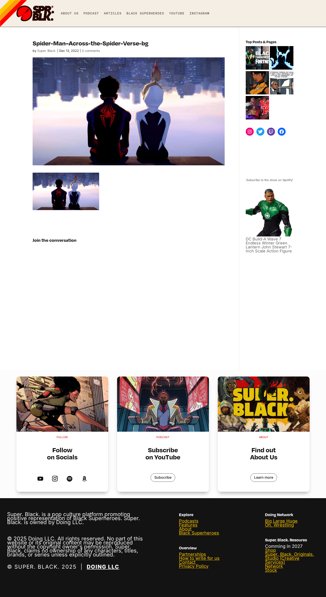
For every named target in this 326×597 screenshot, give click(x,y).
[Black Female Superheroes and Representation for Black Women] (257, 83)
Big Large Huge (281, 521)
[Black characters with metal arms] (257, 108)
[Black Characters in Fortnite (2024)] (257, 58)
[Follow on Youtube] (40, 479)
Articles (113, 13)
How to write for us (199, 558)
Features (188, 525)
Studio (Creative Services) (282, 560)
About (185, 529)
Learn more (263, 477)
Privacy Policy (193, 566)
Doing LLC (103, 567)
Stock (271, 570)
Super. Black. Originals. (289, 554)
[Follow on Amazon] (84, 479)
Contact (187, 562)
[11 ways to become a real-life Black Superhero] (281, 83)
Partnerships (192, 554)
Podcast (91, 13)
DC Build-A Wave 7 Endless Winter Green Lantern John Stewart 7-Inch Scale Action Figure (269, 245)
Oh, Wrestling (279, 525)
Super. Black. (46, 51)
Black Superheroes (145, 13)
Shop (270, 550)
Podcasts (188, 521)
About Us (70, 13)
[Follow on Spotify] (69, 479)
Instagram (199, 13)
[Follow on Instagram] (55, 479)
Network (274, 566)
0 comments (91, 51)
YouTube (177, 13)
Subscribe (162, 477)
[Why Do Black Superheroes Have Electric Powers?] (281, 58)
